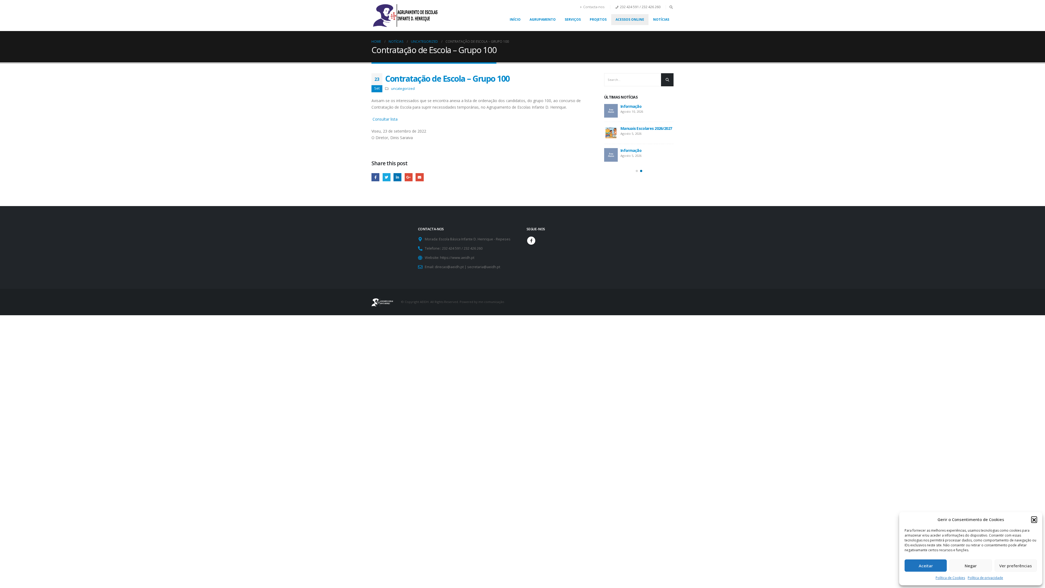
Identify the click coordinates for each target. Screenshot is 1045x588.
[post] (611, 111)
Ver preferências (1015, 565)
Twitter (387, 177)
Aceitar (926, 565)
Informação (630, 106)
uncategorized (403, 88)
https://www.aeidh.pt (457, 257)
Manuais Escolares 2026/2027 (646, 128)
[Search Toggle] (671, 7)
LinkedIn (397, 177)
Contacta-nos (594, 7)
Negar (971, 565)
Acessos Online (630, 19)
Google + (409, 177)
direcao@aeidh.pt (449, 267)
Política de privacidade (985, 577)
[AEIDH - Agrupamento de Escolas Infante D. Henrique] (405, 15)
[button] (1034, 519)
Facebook (375, 177)
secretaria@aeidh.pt (483, 267)
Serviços (573, 19)
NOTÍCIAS (661, 19)
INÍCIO (515, 19)
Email (419, 177)
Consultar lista (384, 119)
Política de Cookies (950, 577)
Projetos (598, 19)
